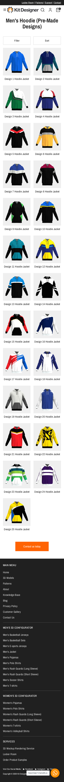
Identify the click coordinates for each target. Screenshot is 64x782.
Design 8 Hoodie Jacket (47, 191)
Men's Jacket (9, 652)
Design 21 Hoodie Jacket (16, 454)
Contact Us (8, 617)
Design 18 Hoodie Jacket (47, 379)
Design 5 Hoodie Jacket (17, 154)
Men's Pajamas (10, 657)
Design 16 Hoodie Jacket (47, 341)
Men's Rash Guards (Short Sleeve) (20, 674)
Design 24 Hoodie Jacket (47, 492)
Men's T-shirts (10, 686)
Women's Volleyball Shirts (16, 731)
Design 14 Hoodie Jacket (47, 304)
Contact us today (31, 546)
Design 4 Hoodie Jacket (47, 116)
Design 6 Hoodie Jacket (47, 154)
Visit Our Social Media (12, 769)
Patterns (39, 2)
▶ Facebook (28, 769)
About (6, 589)
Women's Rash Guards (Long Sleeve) (22, 714)
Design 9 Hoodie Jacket (17, 229)
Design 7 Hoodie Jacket (17, 191)
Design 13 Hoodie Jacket (16, 304)
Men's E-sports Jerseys (15, 646)
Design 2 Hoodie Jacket (47, 79)
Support (48, 2)
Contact (57, 2)
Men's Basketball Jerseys (16, 635)
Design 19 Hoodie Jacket (16, 417)
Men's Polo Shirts (12, 663)
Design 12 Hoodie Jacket (47, 266)
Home (6, 572)
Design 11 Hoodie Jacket (16, 266)
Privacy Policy (10, 606)
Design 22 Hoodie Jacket (47, 454)
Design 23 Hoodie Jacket (16, 492)
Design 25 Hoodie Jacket (16, 529)
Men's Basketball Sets (14, 640)
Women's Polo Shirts (13, 708)
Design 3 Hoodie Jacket (17, 116)
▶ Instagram (40, 769)
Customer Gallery (12, 612)
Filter (17, 40)
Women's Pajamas (12, 703)
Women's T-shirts (12, 725)
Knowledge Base (11, 595)
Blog (5, 600)
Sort (47, 40)
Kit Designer (22, 773)
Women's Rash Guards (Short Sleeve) (22, 720)
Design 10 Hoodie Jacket (47, 229)
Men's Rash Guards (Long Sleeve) (20, 668)
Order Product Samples (15, 760)
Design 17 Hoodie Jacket (16, 379)
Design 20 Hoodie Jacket (47, 417)
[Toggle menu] (4, 10)
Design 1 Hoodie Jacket (17, 79)
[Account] (50, 9)
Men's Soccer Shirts (13, 680)
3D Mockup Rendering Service (18, 748)
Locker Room (28, 2)
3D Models (8, 578)
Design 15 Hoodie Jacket (16, 341)
